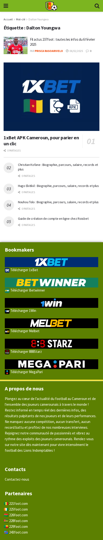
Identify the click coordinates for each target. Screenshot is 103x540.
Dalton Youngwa (39, 19)
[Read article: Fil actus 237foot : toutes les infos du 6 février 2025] (16, 45)
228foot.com (18, 520)
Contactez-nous (17, 479)
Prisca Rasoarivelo (49, 51)
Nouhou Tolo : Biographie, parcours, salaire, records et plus (58, 202)
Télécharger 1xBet (24, 270)
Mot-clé (20, 19)
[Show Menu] (6, 6)
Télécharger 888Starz (26, 351)
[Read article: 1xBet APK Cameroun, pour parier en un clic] (51, 96)
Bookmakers (19, 249)
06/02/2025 (76, 51)
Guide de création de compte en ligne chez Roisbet (53, 218)
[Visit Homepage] (51, 6)
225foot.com (18, 509)
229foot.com (18, 526)
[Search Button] (97, 6)
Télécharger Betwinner (27, 290)
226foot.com (18, 515)
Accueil (8, 19)
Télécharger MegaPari (26, 372)
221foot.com (18, 503)
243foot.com (18, 532)
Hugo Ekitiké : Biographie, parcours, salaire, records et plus (58, 186)
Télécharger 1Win (23, 310)
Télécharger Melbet (25, 331)
